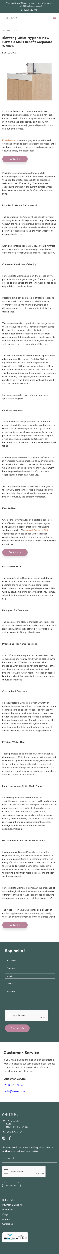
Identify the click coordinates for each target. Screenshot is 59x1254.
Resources (7, 1209)
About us (6, 1219)
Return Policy (9, 1200)
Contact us (15, 159)
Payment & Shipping (12, 1204)
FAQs (5, 1214)
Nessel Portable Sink (37, 530)
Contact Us (7, 1224)
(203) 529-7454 (13, 1085)
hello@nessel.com (14, 1091)
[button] (54, 17)
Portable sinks (10, 140)
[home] (10, 17)
